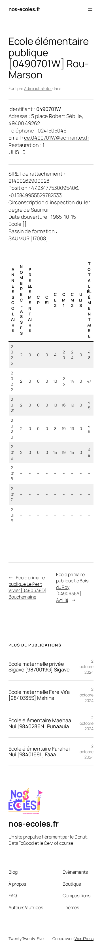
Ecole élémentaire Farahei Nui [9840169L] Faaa (39, 751)
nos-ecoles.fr (24, 9)
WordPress (84, 938)
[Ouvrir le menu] (90, 9)
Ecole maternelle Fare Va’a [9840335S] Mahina (38, 695)
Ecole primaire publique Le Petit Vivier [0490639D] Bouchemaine (27, 587)
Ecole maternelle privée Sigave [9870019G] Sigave (39, 667)
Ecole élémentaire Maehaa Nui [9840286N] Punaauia (39, 723)
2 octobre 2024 (87, 666)
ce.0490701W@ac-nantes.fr (56, 137)
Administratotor (38, 88)
